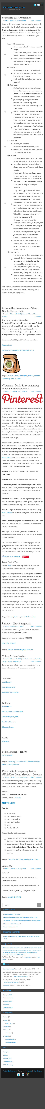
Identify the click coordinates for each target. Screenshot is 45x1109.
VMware (23, 20)
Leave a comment (36, 20)
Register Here (7, 345)
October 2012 (8, 1001)
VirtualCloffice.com (14, 7)
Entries (7, 1058)
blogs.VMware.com (8, 687)
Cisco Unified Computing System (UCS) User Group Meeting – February (22, 772)
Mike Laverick (7, 457)
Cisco (28, 659)
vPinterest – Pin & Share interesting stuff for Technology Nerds (20, 387)
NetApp (39, 659)
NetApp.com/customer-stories (12, 711)
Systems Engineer (20, 649)
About (21, 626)
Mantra (29, 1071)
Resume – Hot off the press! (16, 623)
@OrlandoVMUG (9, 969)
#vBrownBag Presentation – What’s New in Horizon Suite (20, 309)
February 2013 (8, 998)
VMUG (18, 897)
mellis (6, 20)
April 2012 (7, 1004)
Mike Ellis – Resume (9, 643)
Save (26, 557)
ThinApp (37, 376)
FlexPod (31, 762)
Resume (10, 649)
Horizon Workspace (21, 376)
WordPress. (38, 1071)
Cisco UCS (33, 659)
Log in (6, 1055)
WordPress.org (8, 1064)
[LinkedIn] (38, 5)
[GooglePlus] (41, 5)
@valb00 (7, 985)
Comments (9, 1061)
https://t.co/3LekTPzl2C (21, 976)
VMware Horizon (11, 1042)
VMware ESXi (17, 661)
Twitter (33, 617)
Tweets (7, 964)
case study (11, 762)
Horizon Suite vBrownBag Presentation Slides (18, 350)
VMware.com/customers (10, 692)
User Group (34, 859)
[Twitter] (34, 5)
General (24, 314)
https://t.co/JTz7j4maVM (11, 982)
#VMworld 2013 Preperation (16, 17)
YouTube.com (6, 682)
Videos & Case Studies (14, 656)
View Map (18, 798)
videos (10, 764)
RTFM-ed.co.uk (7, 755)
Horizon (10, 376)
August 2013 (8, 994)
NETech (4, 764)
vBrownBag (6, 379)
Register (6, 1052)
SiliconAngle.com (8, 727)
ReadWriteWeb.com (9, 722)
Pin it (9, 566)
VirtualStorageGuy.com (10, 717)
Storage (4, 661)
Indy (21, 859)
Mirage (30, 376)
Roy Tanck (27, 957)
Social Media (25, 617)
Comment (38, 316)
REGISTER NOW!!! (8, 803)
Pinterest (17, 617)
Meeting (27, 859)
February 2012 (8, 1007)
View (12, 379)
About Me (7, 865)
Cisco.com (5, 741)
